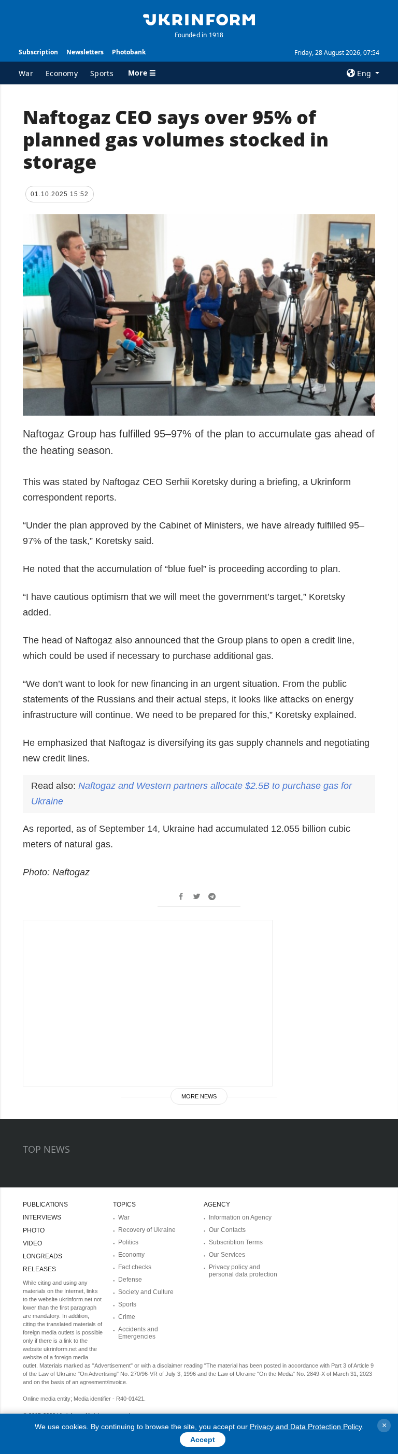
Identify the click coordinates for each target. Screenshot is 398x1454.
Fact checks (134, 1267)
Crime (126, 1316)
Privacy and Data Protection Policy (306, 1426)
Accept (202, 1439)
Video (32, 1243)
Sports (101, 73)
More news (199, 1096)
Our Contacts (227, 1229)
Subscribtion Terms (236, 1242)
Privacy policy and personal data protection (243, 1271)
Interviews (42, 1217)
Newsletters (85, 52)
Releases (39, 1269)
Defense (130, 1279)
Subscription (38, 52)
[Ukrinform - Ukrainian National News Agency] (199, 18)
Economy (62, 73)
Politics (128, 1242)
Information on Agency (240, 1217)
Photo (34, 1230)
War (26, 73)
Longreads (42, 1256)
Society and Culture (146, 1292)
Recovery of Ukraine (147, 1229)
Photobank (129, 52)
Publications (45, 1204)
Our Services (227, 1254)
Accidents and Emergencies (138, 1333)
